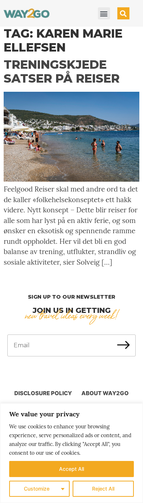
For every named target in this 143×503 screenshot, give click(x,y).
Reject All (103, 488)
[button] (104, 13)
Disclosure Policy (43, 393)
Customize (37, 488)
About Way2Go (105, 393)
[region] (71, 453)
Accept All (71, 469)
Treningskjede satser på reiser (62, 71)
